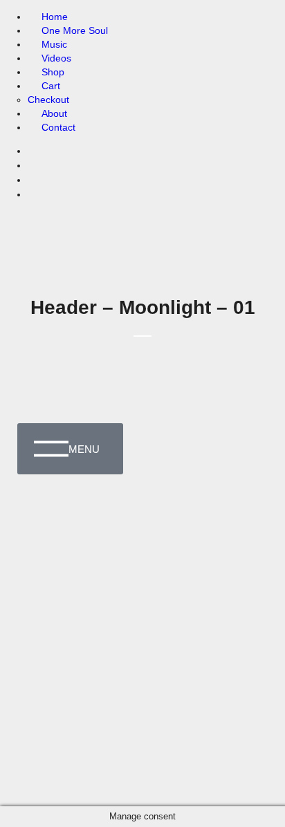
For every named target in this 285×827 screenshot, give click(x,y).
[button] (254, 32)
